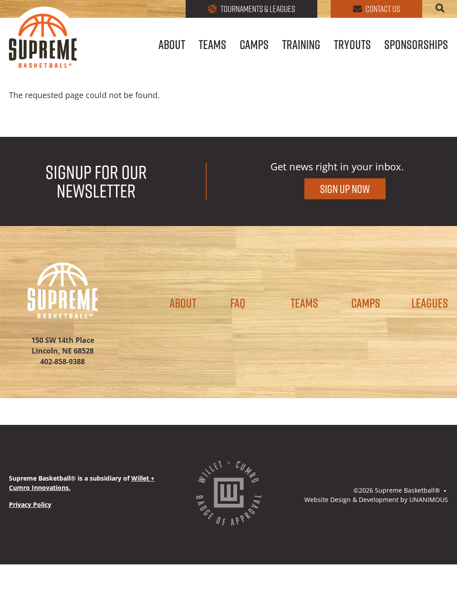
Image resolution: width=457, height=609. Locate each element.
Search (442, 8)
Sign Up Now (345, 189)
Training (301, 45)
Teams (212, 45)
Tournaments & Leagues (257, 9)
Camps (254, 45)
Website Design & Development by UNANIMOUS (376, 499)
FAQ (237, 303)
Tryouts (352, 45)
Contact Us (383, 9)
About (171, 45)
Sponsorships (416, 45)
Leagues (429, 303)
